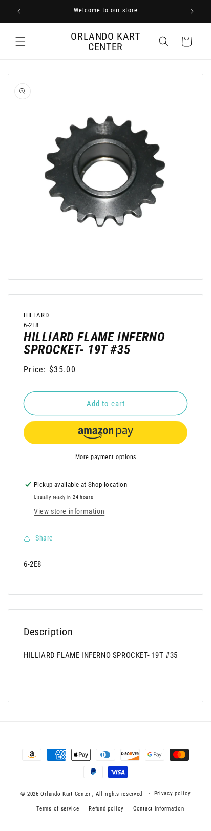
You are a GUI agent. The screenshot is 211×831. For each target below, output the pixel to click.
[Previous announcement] (19, 11)
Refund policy (106, 808)
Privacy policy (172, 793)
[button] (20, 41)
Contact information (158, 808)
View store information (69, 511)
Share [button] (44, 538)
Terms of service (57, 808)
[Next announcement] (192, 11)
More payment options (105, 457)
